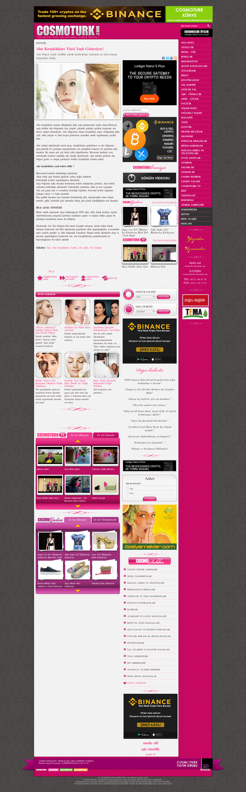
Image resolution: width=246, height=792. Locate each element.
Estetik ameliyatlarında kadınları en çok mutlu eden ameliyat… (77, 337)
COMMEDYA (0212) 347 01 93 (75, 763)
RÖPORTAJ (187, 200)
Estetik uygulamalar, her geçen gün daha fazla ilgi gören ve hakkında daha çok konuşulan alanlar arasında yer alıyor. (77, 396)
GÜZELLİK (187, 47)
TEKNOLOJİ (188, 195)
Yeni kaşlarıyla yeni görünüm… (102, 391)
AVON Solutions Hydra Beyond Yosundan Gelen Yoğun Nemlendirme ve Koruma (150, 381)
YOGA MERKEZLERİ (137, 656)
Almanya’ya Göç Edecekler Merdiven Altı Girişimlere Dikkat (150, 391)
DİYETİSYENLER (135, 642)
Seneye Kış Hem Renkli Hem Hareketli (150, 420)
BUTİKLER (132, 609)
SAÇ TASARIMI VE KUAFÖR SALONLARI (148, 649)
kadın (85, 247)
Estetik (74, 247)
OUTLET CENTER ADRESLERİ (142, 569)
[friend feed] (171, 58)
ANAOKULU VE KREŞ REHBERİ (143, 669)
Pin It (51, 271)
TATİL (184, 122)
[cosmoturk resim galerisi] (135, 201)
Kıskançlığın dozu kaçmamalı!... (149, 442)
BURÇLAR (187, 56)
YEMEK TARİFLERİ (192, 204)
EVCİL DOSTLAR (190, 158)
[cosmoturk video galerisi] (135, 240)
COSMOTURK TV (191, 186)
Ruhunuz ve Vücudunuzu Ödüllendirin (149, 448)
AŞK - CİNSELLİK (191, 94)
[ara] (208, 26)
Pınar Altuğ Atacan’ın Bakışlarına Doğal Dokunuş (104, 383)
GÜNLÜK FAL (189, 89)
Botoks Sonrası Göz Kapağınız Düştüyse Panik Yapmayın (48, 383)
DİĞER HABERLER (46, 294)
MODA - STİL (188, 52)
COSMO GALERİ (190, 181)
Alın (48, 247)
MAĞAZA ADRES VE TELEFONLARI (145, 582)
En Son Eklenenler (80, 435)
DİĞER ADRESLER (136, 682)
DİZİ (183, 190)
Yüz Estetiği (95, 247)
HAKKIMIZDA (189, 209)
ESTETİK (41, 43)
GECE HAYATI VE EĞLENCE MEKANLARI (148, 629)
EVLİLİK (186, 103)
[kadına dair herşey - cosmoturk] (68, 37)
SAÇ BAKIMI (188, 84)
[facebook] (163, 58)
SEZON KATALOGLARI (194, 66)
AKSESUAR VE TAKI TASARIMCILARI (146, 596)
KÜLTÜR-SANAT (190, 80)
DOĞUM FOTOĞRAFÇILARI (141, 602)
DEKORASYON (189, 61)
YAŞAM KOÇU (189, 108)
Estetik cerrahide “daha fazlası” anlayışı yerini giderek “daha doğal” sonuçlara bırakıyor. (46, 341)
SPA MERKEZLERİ (136, 662)
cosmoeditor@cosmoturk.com (195, 274)
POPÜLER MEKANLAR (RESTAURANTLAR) (149, 636)
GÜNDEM (186, 162)
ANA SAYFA (187, 42)
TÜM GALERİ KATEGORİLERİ (164, 202)
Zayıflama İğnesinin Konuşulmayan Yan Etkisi (106, 328)
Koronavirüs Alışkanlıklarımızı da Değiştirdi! (150, 436)
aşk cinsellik (150, 749)
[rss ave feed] (175, 58)
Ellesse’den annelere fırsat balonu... (149, 405)
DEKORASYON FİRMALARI (141, 589)
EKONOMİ (187, 136)
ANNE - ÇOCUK (190, 99)
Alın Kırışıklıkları (60, 247)
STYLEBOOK (188, 70)
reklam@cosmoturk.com (195, 266)
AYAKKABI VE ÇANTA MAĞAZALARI (146, 616)
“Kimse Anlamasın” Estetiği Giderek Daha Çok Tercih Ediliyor (46, 329)
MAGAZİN (187, 117)
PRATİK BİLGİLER (192, 131)
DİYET (185, 75)
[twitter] (167, 58)
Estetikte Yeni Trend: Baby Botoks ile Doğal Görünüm (76, 383)
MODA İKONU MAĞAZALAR (141, 676)
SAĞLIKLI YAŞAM (191, 113)
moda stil (150, 742)
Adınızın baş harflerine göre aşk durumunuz (149, 399)
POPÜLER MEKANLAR (194, 141)
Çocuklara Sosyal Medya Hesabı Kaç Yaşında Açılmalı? (150, 428)
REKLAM (186, 223)
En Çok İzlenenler (105, 435)
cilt (80, 247)
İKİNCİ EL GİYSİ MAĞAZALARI (143, 622)
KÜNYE (185, 214)
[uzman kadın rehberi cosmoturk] (150, 561)
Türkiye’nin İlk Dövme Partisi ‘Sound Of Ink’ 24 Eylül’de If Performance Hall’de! (150, 413)
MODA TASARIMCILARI (139, 576)
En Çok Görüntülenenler (105, 519)
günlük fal (150, 754)
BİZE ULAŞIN (188, 219)
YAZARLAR (187, 167)
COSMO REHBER (191, 176)
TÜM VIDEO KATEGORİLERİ (165, 240)
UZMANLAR (188, 172)
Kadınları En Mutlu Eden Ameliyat (77, 328)
